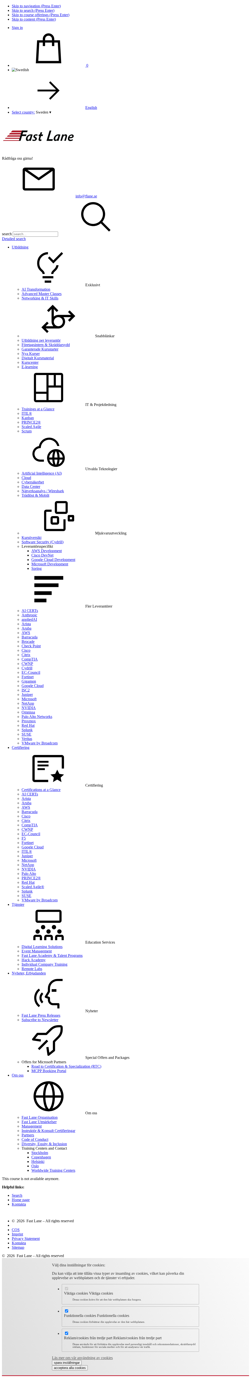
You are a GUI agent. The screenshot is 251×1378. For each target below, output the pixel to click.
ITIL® (27, 413)
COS (16, 1230)
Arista (26, 624)
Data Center (31, 486)
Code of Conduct (35, 1139)
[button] (43, 112)
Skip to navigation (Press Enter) (36, 6)
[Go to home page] (38, 154)
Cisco (26, 650)
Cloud (26, 478)
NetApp (28, 703)
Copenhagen (41, 1157)
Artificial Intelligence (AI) (42, 473)
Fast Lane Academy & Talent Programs (52, 955)
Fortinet (28, 677)
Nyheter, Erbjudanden (29, 973)
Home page (21, 1200)
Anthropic (29, 615)
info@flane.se (86, 196)
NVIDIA (29, 708)
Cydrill (27, 668)
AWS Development (46, 551)
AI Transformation (36, 289)
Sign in (17, 28)
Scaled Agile (31, 427)
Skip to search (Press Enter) (33, 10)
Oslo (35, 1166)
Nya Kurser (31, 353)
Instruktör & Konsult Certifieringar (48, 1131)
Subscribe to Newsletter (40, 1020)
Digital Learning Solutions (42, 947)
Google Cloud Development (53, 560)
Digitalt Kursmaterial (38, 358)
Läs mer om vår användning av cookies (82, 1358)
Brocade (28, 641)
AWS (26, 633)
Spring (36, 568)
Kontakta (19, 1204)
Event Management (37, 951)
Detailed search (14, 239)
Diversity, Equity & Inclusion (44, 1144)
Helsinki (37, 1161)
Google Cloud (33, 686)
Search (17, 1195)
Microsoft (29, 699)
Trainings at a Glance (38, 409)
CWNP (27, 664)
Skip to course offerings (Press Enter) (40, 15)
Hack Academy (34, 960)
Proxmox (29, 721)
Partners (28, 1135)
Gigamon (29, 681)
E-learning (30, 367)
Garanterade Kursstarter (40, 349)
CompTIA (30, 659)
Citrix (26, 655)
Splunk (27, 730)
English (91, 107)
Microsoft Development (49, 564)
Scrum (27, 431)
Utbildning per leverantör (41, 340)
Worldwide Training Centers (53, 1170)
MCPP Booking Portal (48, 1071)
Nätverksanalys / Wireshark (43, 491)
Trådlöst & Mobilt (35, 495)
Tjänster (18, 904)
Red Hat (28, 725)
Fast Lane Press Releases (41, 1015)
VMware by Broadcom (40, 743)
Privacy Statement (26, 1238)
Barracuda (30, 637)
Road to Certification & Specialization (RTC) (66, 1066)
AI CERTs (30, 611)
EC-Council (31, 672)
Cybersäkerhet (33, 482)
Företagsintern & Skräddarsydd (46, 345)
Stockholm (39, 1153)
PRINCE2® (31, 422)
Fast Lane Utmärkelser (39, 1122)
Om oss (18, 1075)
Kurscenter (30, 362)
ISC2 (26, 690)
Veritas (27, 739)
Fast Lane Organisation (40, 1117)
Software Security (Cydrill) (42, 542)
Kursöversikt (31, 537)
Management (32, 1126)
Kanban (28, 418)
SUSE (26, 734)
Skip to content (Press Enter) (34, 19)
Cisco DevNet (42, 555)
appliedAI (29, 619)
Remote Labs (32, 969)
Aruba (26, 628)
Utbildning (20, 247)
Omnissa (28, 712)
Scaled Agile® (33, 887)
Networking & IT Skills (40, 298)
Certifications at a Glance (41, 790)
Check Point (31, 646)
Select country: (23, 112)
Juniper (27, 694)
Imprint (17, 1234)
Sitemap (18, 1247)
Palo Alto (29, 873)
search (7, 234)
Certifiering (20, 747)
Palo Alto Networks (37, 717)
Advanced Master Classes (42, 294)
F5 (24, 838)
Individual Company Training (44, 964)
